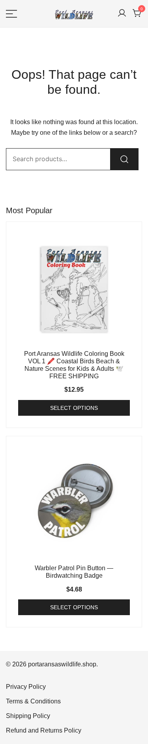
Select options (74, 408)
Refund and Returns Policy (43, 730)
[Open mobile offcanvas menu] (11, 13)
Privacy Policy (26, 686)
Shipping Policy (28, 715)
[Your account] (122, 13)
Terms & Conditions (33, 701)
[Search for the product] (124, 159)
